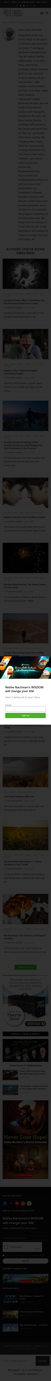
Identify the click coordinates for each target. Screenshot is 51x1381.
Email (8, 705)
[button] (47, 660)
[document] (25, 690)
